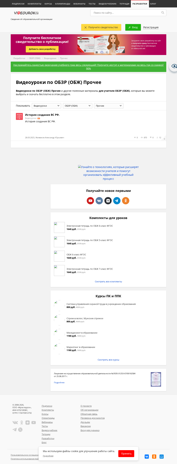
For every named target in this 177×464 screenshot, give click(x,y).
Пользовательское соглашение (25, 455)
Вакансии (86, 426)
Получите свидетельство (103, 27)
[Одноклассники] (154, 456)
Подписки (18, 3)
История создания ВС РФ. (42, 114)
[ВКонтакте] (147, 456)
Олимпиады (62, 3)
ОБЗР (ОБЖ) (34, 58)
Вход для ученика (90, 430)
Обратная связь (89, 414)
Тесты (92, 3)
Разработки (140, 3)
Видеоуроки (50, 58)
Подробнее (59, 382)
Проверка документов (93, 418)
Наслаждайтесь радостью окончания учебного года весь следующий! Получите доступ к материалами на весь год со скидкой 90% (88, 66)
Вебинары (79, 3)
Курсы (48, 3)
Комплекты (34, 3)
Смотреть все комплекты (108, 281)
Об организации (89, 409)
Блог (153, 3)
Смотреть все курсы (108, 359)
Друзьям (85, 422)
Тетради (124, 3)
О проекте (86, 405)
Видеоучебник (108, 3)
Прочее (64, 58)
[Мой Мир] (162, 456)
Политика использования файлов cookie (29, 458)
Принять (126, 453)
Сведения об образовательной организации (31, 19)
